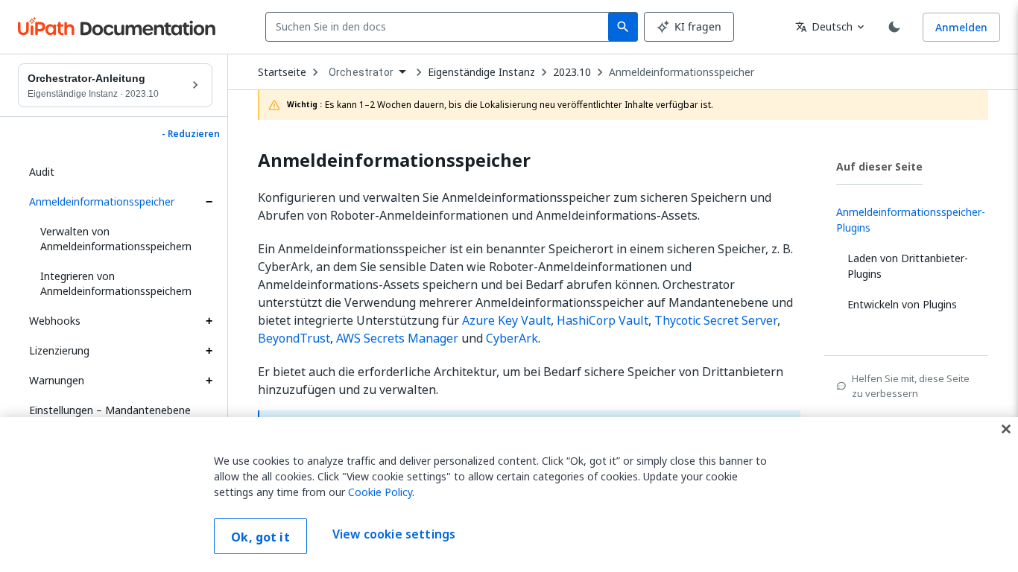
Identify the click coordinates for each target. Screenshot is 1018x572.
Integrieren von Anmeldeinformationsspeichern (116, 283)
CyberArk (512, 338)
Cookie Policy (380, 492)
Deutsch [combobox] (824, 26)
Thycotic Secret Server (715, 320)
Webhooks (54, 320)
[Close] (1006, 429)
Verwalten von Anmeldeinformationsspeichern (116, 238)
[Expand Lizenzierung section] (208, 351)
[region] (509, 494)
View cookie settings (393, 535)
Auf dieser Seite (879, 166)
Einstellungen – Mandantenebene (110, 410)
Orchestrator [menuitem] (361, 72)
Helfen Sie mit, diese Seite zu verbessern (911, 386)
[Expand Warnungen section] (208, 380)
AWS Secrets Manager (397, 338)
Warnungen (56, 380)
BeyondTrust (294, 338)
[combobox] (440, 26)
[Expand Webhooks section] (208, 321)
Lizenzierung (59, 350)
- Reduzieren (191, 134)
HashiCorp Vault (602, 320)
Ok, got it (260, 537)
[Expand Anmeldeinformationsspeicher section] (208, 202)
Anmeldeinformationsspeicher (101, 201)
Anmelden (961, 27)
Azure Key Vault (506, 320)
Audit (41, 171)
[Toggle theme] (894, 26)
